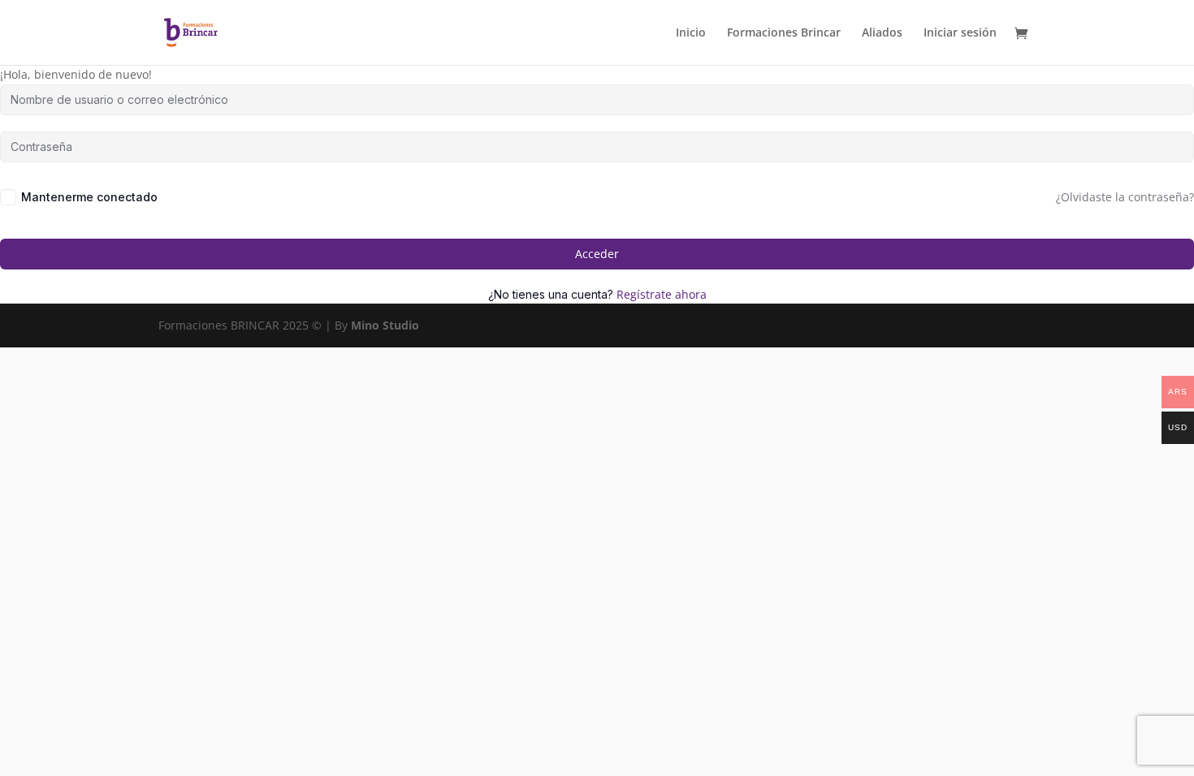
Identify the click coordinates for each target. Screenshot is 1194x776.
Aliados (882, 33)
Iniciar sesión (960, 33)
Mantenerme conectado (89, 197)
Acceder (597, 253)
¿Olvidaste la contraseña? (1125, 197)
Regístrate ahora (661, 294)
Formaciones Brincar (784, 33)
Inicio (691, 33)
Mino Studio (385, 325)
